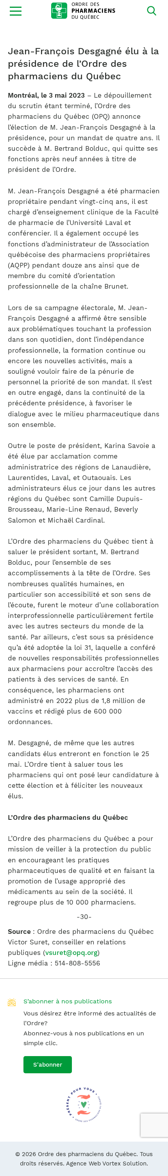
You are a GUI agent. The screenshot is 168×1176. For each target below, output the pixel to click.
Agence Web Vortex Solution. (107, 1163)
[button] (15, 11)
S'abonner (47, 1064)
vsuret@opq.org (71, 953)
